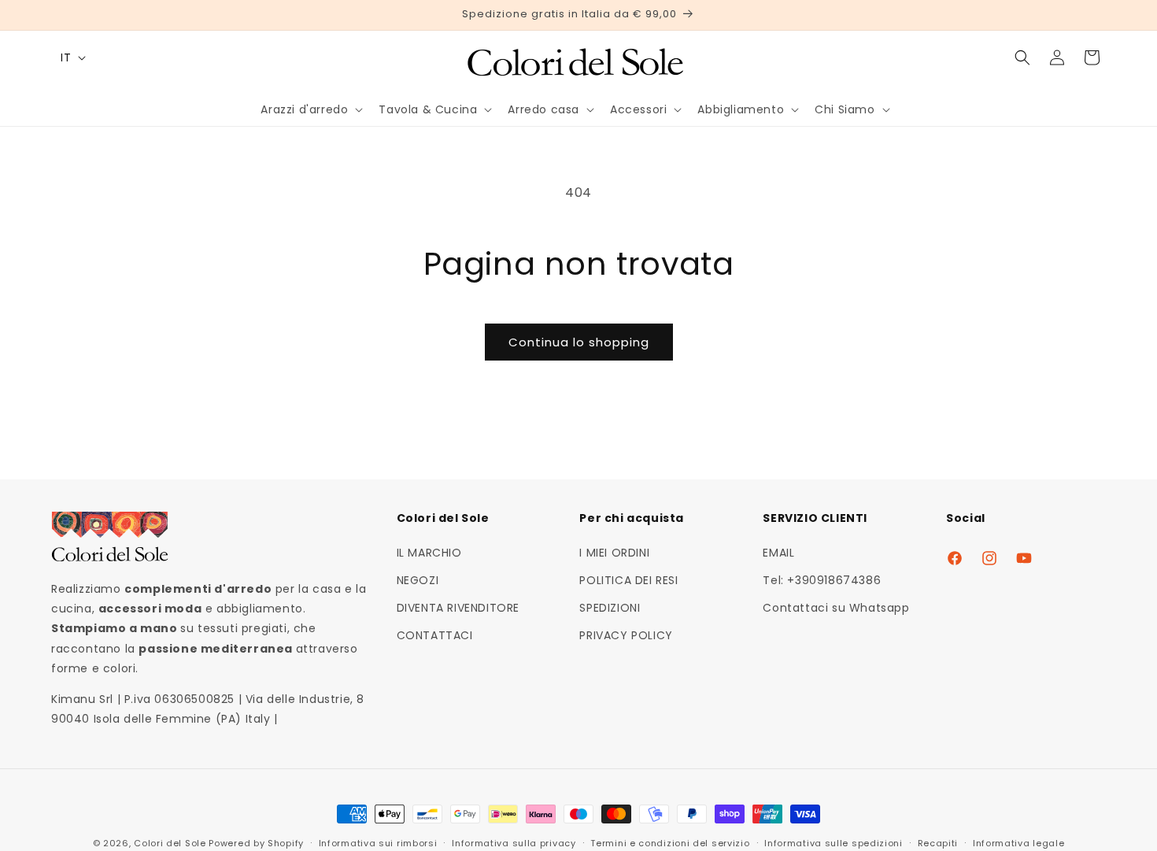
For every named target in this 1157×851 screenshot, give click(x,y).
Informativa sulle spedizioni (833, 842)
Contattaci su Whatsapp (836, 607)
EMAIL (778, 552)
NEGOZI (418, 579)
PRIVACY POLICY (625, 635)
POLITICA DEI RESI (628, 579)
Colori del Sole (170, 843)
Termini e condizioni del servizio (669, 842)
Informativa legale (1019, 842)
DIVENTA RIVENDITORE (458, 607)
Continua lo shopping (578, 342)
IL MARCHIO (429, 552)
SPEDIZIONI (609, 607)
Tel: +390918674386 (822, 579)
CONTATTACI (435, 635)
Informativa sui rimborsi (378, 842)
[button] (310, 109)
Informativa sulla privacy (514, 842)
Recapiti (938, 842)
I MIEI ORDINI (614, 552)
